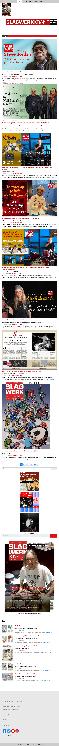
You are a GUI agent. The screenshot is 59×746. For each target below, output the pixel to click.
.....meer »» (50, 80)
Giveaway (26, 744)
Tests (29, 1)
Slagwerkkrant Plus (17, 76)
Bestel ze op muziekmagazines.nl (11, 706)
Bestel (38, 744)
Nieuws (25, 1)
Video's (32, 744)
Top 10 (20, 744)
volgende (36, 464)
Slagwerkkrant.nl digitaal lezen (10, 709)
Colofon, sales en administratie (10, 720)
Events (35, 1)
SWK (19, 1)
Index (40, 1)
